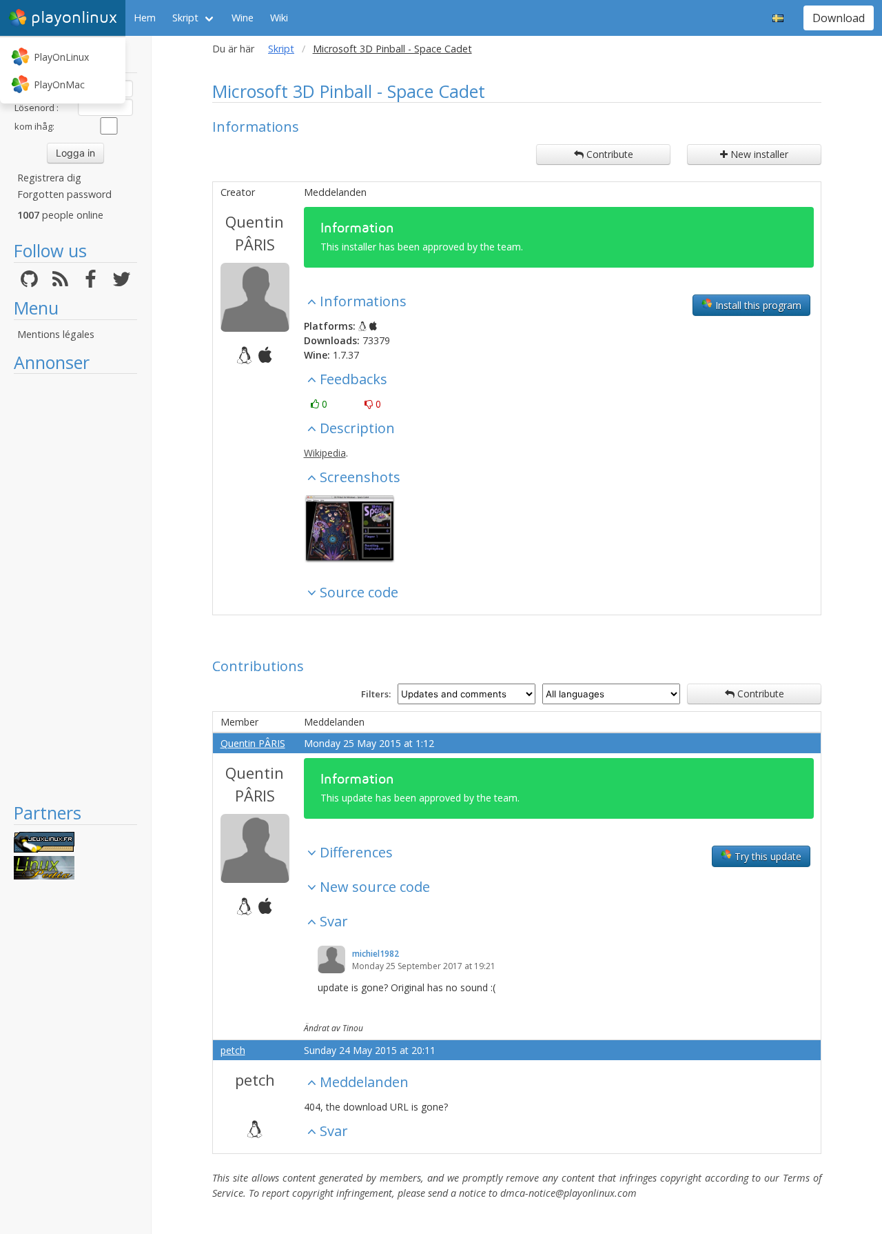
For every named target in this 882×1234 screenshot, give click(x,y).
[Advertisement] (75, 588)
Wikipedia (325, 452)
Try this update (766, 856)
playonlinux (74, 17)
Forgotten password (64, 194)
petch (232, 1050)
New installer (758, 154)
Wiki (279, 17)
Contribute (608, 154)
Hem (145, 17)
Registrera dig (49, 177)
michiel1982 (375, 953)
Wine (243, 17)
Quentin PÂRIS (254, 233)
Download (838, 18)
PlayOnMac (59, 84)
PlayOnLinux (61, 56)
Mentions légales (55, 334)
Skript (185, 17)
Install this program (756, 305)
